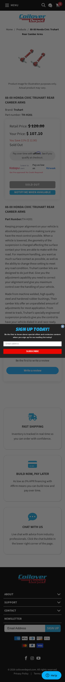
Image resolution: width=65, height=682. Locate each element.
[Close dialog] (62, 326)
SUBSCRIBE (32, 351)
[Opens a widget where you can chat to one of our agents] (51, 675)
